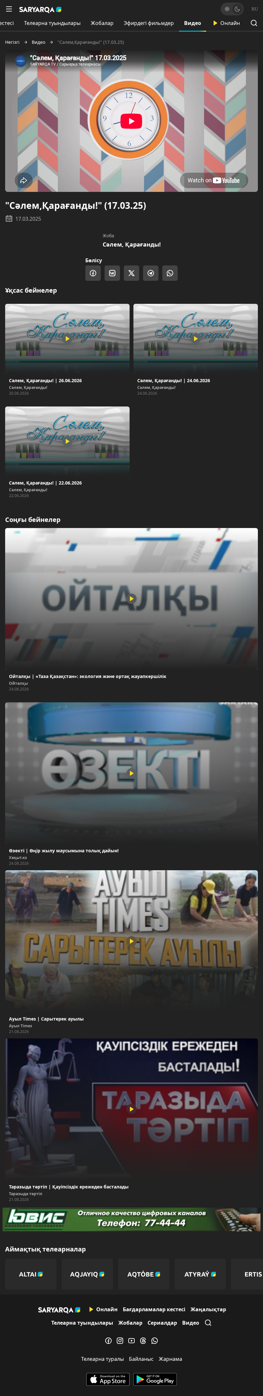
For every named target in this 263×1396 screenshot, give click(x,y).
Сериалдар (162, 1322)
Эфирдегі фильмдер (149, 23)
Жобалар (102, 23)
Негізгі (12, 42)
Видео (192, 23)
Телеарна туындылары (52, 23)
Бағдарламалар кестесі (154, 1309)
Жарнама (170, 1358)
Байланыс (141, 1358)
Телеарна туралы (102, 1358)
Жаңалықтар (208, 1309)
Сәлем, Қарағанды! (132, 244)
